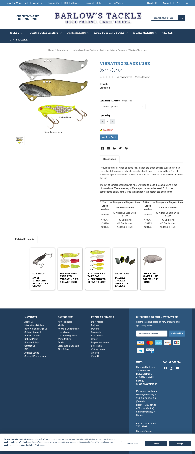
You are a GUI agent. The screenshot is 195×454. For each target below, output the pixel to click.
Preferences (132, 444)
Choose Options (46, 264)
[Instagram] (171, 368)
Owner (94, 339)
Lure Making (77, 32)
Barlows (95, 325)
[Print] (114, 148)
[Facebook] (102, 148)
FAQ (26, 349)
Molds (15, 32)
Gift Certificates (72, 3)
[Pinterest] (126, 148)
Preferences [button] (40, 445)
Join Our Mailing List (17, 3)
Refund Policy (31, 339)
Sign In (151, 3)
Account (167, 3)
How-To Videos (115, 3)
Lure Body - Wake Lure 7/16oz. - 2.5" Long (150, 277)
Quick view (43, 256)
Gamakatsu (96, 332)
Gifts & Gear (19, 39)
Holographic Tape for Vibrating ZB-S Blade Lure (69, 277)
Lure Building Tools (109, 32)
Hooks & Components (43, 32)
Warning (108, 130)
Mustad (95, 328)
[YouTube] (177, 368)
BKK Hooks (96, 346)
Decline (156, 444)
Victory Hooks (98, 349)
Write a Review (142, 77)
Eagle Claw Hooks (100, 342)
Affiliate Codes (31, 352)
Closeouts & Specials (68, 346)
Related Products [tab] (24, 239)
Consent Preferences (35, 356)
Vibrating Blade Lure (125, 63)
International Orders (34, 325)
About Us (37, 3)
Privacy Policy (31, 342)
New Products (65, 322)
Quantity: (105, 115)
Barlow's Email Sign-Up (35, 328)
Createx (95, 352)
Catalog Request (32, 332)
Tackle (167, 32)
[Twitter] (120, 148)
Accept (180, 444)
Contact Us (53, 3)
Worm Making (144, 32)
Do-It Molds (97, 322)
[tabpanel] (141, 197)
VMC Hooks (97, 335)
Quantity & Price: (116, 100)
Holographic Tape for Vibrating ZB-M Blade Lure (97, 277)
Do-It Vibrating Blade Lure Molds (40, 282)
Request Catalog (94, 3)
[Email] (108, 148)
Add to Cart (155, 264)
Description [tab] (109, 159)
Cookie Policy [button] (90, 442)
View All (95, 356)
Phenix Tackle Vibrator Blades (121, 282)
